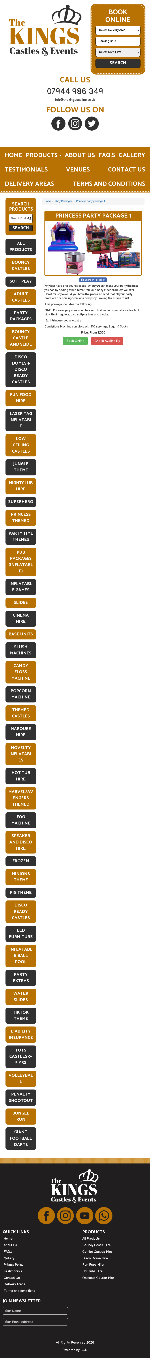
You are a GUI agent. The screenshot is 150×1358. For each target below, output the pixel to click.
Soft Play (21, 281)
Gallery (132, 155)
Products (42, 155)
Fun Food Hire (20, 398)
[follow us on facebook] (58, 123)
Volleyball (21, 1078)
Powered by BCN (75, 1350)
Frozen (20, 861)
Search (118, 62)
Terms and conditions (109, 184)
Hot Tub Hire (21, 776)
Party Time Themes (21, 536)
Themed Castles (21, 713)
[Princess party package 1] (93, 248)
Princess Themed (21, 517)
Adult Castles (21, 297)
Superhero (20, 501)
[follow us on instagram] (75, 123)
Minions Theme (21, 877)
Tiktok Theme (21, 1015)
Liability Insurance (21, 1034)
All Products (21, 246)
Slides (21, 602)
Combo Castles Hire (97, 1252)
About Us (80, 155)
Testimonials (26, 170)
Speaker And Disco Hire (20, 842)
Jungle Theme (21, 467)
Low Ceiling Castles (21, 445)
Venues (78, 170)
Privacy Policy (13, 1265)
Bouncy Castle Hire (96, 1245)
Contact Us (126, 170)
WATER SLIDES (20, 996)
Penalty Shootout (21, 1097)
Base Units (21, 634)
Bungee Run (20, 1116)
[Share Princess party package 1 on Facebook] (93, 279)
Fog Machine (20, 820)
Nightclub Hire (21, 486)
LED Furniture (21, 933)
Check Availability (107, 341)
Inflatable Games (20, 587)
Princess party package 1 (90, 201)
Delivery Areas (29, 184)
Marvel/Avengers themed (20, 798)
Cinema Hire (21, 618)
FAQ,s (107, 155)
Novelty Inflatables (20, 754)
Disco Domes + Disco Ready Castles (21, 370)
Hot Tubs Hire (92, 1271)
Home (13, 155)
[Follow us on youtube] (84, 1215)
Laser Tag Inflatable (20, 420)
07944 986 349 (75, 91)
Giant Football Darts (21, 1138)
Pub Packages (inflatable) (21, 562)
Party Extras (21, 977)
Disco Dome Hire (95, 1258)
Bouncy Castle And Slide (21, 338)
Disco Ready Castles (21, 911)
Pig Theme (21, 892)
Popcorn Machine (21, 694)
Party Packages (21, 316)
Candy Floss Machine (20, 672)
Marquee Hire (21, 732)
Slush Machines (20, 650)
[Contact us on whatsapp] (103, 1215)
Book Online (75, 341)
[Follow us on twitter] (92, 123)
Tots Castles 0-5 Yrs (20, 1056)
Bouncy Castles (21, 265)
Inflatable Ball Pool (20, 956)
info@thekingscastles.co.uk (75, 100)
